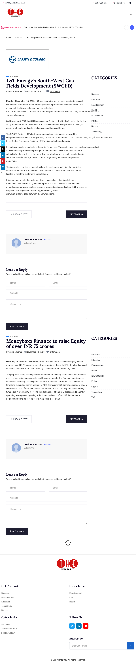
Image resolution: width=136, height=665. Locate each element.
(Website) (47, 240)
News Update (97, 115)
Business (18, 38)
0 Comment (55, 91)
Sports (94, 126)
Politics (95, 121)
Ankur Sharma (15, 91)
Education (95, 99)
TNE (93, 137)
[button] (126, 27)
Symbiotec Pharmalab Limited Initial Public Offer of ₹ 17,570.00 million (53, 27)
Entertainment (97, 105)
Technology (96, 131)
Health (94, 110)
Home (8, 38)
